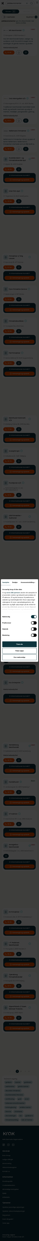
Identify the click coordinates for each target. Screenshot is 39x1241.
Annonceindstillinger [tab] (28, 582)
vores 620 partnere (13, 592)
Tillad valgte (19, 651)
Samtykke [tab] (5, 582)
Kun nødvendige (19, 657)
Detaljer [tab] (15, 582)
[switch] (34, 622)
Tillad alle (19, 644)
